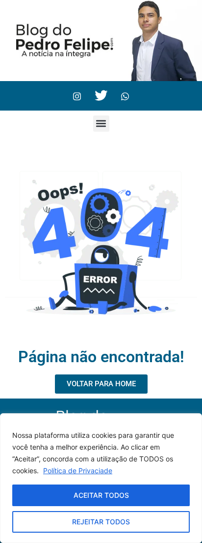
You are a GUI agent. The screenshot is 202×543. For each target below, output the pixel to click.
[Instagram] (77, 95)
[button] (101, 123)
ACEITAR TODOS (101, 495)
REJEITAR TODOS (101, 521)
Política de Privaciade (77, 470)
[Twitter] (101, 95)
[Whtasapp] (125, 95)
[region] (101, 478)
